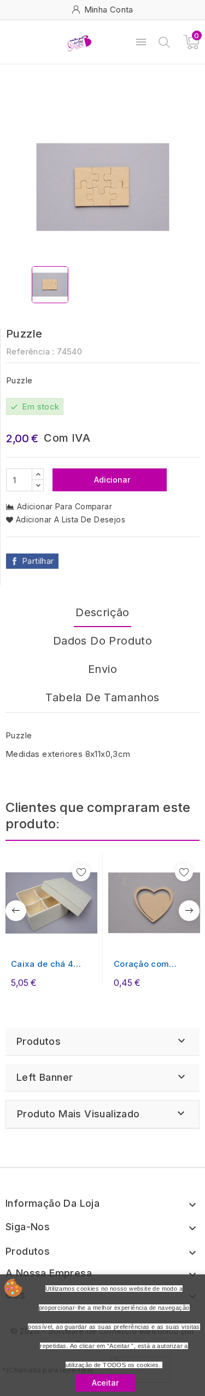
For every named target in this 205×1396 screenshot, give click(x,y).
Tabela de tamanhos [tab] (102, 697)
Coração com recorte (141, 964)
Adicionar (111, 479)
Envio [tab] (102, 669)
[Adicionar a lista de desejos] (81, 872)
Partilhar (38, 561)
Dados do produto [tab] (102, 640)
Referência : (30, 351)
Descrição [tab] (102, 612)
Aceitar (105, 1382)
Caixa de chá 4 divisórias (42, 964)
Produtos (38, 1041)
